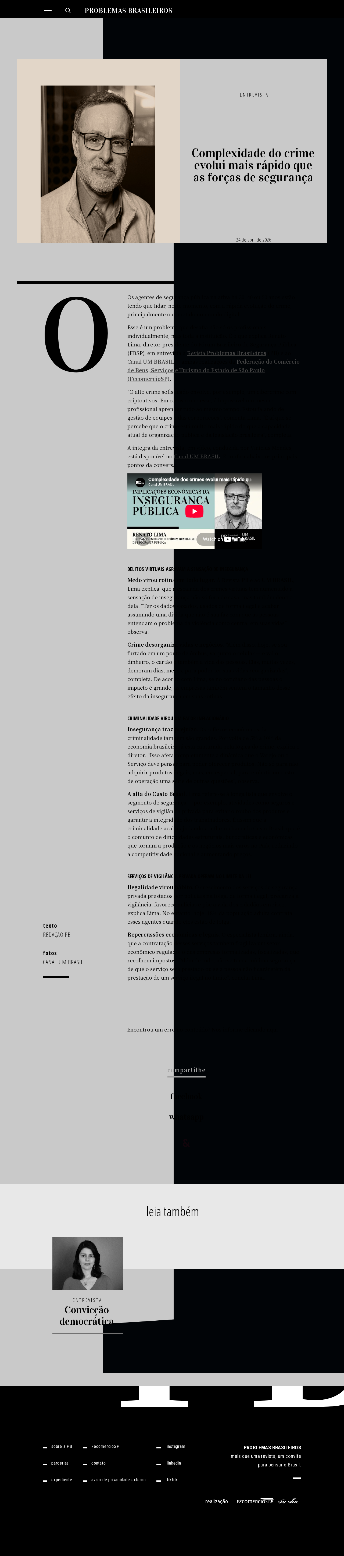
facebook (186, 1096)
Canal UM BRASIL (197, 456)
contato (98, 1463)
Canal (150, 361)
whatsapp (186, 1117)
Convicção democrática (86, 1315)
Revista (226, 352)
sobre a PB (61, 1446)
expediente (61, 1480)
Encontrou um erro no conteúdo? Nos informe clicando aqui (202, 1029)
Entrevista (254, 94)
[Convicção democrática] (87, 1266)
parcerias (60, 1463)
